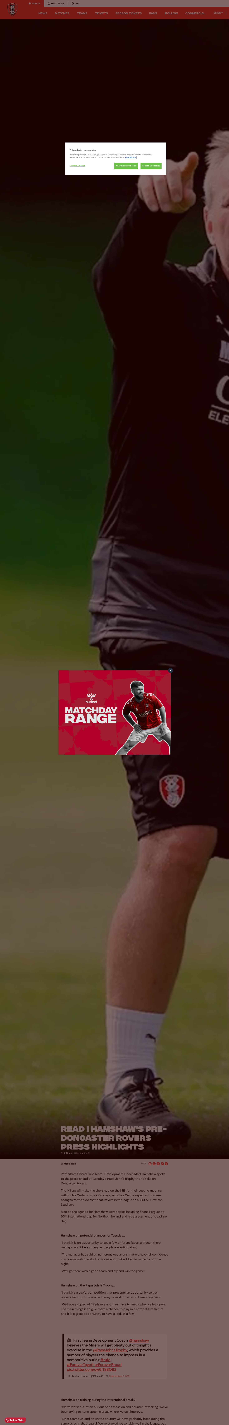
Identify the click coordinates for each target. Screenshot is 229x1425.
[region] (115, 158)
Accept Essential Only (126, 166)
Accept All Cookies (151, 166)
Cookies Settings (77, 165)
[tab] (170, 670)
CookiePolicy (130, 157)
